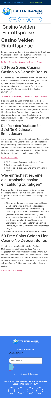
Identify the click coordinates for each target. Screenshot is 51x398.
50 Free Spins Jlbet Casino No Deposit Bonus (21, 62)
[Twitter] (21, 390)
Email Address (16, 353)
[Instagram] (39, 390)
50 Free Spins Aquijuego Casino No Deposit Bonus (24, 96)
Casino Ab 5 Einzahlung (12, 270)
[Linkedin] (30, 390)
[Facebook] (11, 390)
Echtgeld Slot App (9, 158)
